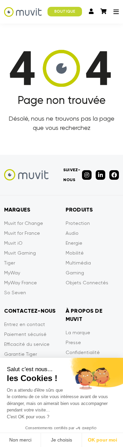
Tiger (9, 263)
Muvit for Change (23, 223)
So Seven (15, 292)
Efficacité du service (27, 344)
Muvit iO (13, 243)
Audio (72, 233)
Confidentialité (83, 352)
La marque (78, 332)
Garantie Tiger (20, 354)
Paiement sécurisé (25, 334)
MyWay (12, 272)
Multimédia (78, 263)
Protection (78, 223)
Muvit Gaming (20, 253)
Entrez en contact (24, 324)
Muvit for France (22, 233)
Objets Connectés (87, 282)
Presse (73, 342)
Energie (74, 243)
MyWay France (20, 282)
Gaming (75, 272)
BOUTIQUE (64, 11)
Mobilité (75, 253)
